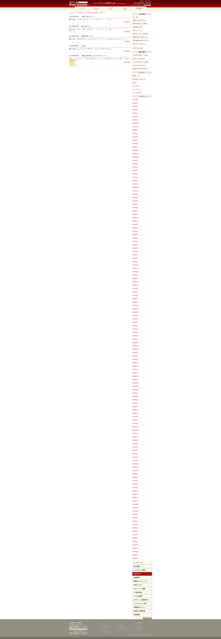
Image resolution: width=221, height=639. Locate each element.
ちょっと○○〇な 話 (137, 89)
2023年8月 (135, 200)
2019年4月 (135, 369)
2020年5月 (135, 325)
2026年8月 (135, 99)
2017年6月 (135, 443)
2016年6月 (135, 484)
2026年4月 (135, 113)
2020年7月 (135, 318)
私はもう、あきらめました (139, 58)
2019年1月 (135, 379)
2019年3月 (135, 372)
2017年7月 (135, 440)
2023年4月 (135, 214)
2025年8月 (135, 130)
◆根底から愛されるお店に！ (139, 20)
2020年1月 (135, 339)
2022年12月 (135, 227)
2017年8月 (135, 436)
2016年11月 (135, 467)
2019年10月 (135, 349)
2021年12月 (135, 264)
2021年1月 (135, 302)
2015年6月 (135, 524)
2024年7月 (135, 167)
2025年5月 (135, 140)
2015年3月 (135, 534)
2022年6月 (135, 244)
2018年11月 (135, 386)
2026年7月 (135, 103)
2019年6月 (135, 362)
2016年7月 (135, 480)
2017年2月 (135, 457)
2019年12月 (135, 342)
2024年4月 (135, 177)
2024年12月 (135, 150)
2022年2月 (135, 258)
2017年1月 (135, 460)
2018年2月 (135, 416)
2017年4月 (135, 450)
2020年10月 (135, 312)
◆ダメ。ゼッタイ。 (137, 30)
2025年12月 (135, 123)
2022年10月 (135, 234)
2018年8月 (135, 396)
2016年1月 (135, 500)
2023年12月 (135, 187)
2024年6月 (135, 170)
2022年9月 (135, 237)
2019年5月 (135, 366)
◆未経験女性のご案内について (140, 37)
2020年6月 (135, 322)
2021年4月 (135, 291)
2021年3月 (135, 295)
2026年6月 (135, 106)
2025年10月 (135, 126)
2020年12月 (135, 305)
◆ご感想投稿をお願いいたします (141, 40)
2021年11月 (135, 268)
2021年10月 (135, 271)
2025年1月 (135, 146)
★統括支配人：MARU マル (139, 79)
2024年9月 (135, 160)
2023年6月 (135, 207)
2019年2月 (135, 376)
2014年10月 (135, 551)
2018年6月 (135, 403)
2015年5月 (135, 527)
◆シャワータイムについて (139, 43)
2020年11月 (135, 308)
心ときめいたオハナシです (139, 65)
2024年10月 (135, 157)
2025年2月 (135, 143)
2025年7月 (135, 133)
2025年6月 (135, 136)
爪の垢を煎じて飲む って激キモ (140, 55)
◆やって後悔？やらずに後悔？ (140, 23)
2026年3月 (135, 116)
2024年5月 (135, 173)
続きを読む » (127, 21)
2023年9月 (135, 197)
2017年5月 (135, 446)
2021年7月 (135, 281)
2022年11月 (135, 231)
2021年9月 (135, 275)
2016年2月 (135, 497)
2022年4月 (135, 251)
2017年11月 (135, 426)
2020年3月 (135, 332)
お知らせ (135, 82)
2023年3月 (135, 217)
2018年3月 (135, 413)
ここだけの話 (136, 85)
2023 (101, 12)
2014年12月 (135, 544)
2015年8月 (135, 517)
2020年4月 (135, 328)
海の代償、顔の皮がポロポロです (140, 68)
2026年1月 (135, 119)
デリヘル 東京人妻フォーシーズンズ (138, 636)
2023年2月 (135, 221)
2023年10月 (135, 194)
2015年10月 (135, 511)
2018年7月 (135, 399)
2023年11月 (135, 190)
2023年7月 (135, 204)
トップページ (72, 12)
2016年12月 (135, 463)
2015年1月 (135, 541)
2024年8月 (135, 163)
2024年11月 (135, 153)
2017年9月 (135, 433)
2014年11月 (135, 548)
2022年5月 (135, 248)
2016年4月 (135, 490)
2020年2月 (135, 335)
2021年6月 (135, 285)
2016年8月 (135, 477)
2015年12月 (135, 504)
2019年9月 (135, 352)
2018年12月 (135, 382)
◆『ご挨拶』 (136, 17)
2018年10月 (135, 389)
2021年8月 (135, 278)
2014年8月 (135, 558)
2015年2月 (135, 538)
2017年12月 (135, 423)
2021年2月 (135, 298)
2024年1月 (135, 183)
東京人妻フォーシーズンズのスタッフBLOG (87, 12)
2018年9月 (135, 393)
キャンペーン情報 (137, 92)
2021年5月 (135, 288)
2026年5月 (135, 109)
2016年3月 (135, 494)
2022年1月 (135, 261)
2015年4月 (135, 531)
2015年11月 (135, 507)
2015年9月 (135, 514)
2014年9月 (135, 554)
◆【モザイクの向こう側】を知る (141, 33)
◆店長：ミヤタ (136, 75)
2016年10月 (135, 470)
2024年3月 (135, 180)
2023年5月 (135, 210)
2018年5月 (135, 406)
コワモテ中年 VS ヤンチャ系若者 (140, 61)
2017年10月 (135, 430)
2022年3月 (135, 254)
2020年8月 (135, 315)
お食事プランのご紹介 (138, 48)
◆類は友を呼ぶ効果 (137, 26)
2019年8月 (135, 355)
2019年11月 (135, 345)
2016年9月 (135, 473)
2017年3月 (135, 453)
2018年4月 (135, 409)
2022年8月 (135, 241)
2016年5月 (135, 487)
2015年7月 (135, 521)
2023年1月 (135, 224)
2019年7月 (135, 359)
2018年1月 (135, 420)
